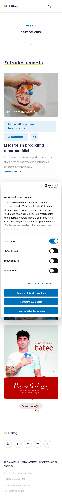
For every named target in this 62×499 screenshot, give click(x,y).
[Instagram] (8, 444)
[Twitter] (47, 444)
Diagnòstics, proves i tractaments (21, 126)
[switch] (53, 250)
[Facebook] (18, 444)
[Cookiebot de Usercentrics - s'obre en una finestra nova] (44, 186)
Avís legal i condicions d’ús (18, 473)
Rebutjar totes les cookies (31, 310)
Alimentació (16, 137)
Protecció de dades (14, 490)
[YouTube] (37, 444)
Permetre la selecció (31, 302)
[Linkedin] (28, 444)
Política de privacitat (14, 479)
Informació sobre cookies (17, 485)
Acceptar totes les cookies (31, 292)
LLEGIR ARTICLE (12, 171)
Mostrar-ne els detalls (40, 283)
